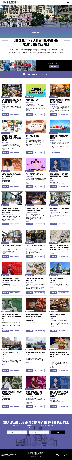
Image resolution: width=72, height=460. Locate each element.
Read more (3, 110)
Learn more (5, 114)
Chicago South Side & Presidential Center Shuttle (60, 284)
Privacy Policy (3, 455)
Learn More (54, 67)
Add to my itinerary (14, 114)
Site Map (9, 455)
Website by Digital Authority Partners (36, 456)
